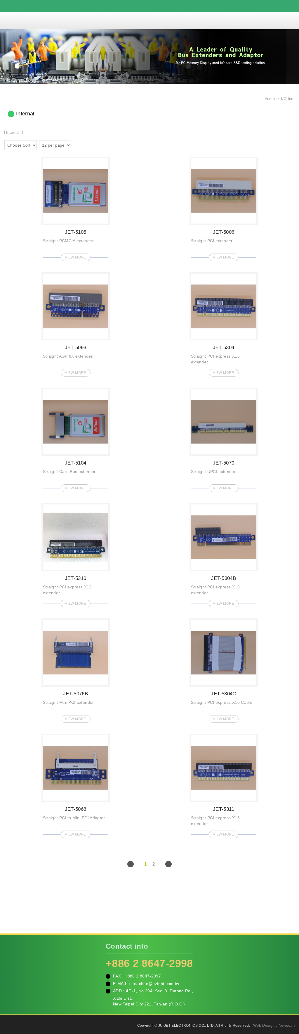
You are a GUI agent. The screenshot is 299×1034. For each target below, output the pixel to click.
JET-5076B (75, 668)
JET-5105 (75, 207)
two (76, 144)
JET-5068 (75, 784)
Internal (13, 132)
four (84, 144)
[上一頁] (130, 864)
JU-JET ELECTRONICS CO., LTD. (149, 20)
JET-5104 (75, 438)
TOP (287, 1003)
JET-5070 (224, 438)
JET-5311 (224, 784)
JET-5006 (224, 207)
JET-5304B (224, 553)
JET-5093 (75, 322)
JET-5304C (224, 668)
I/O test (288, 98)
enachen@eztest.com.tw (155, 983)
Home (269, 98)
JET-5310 (75, 553)
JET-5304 (224, 322)
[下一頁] (168, 864)
